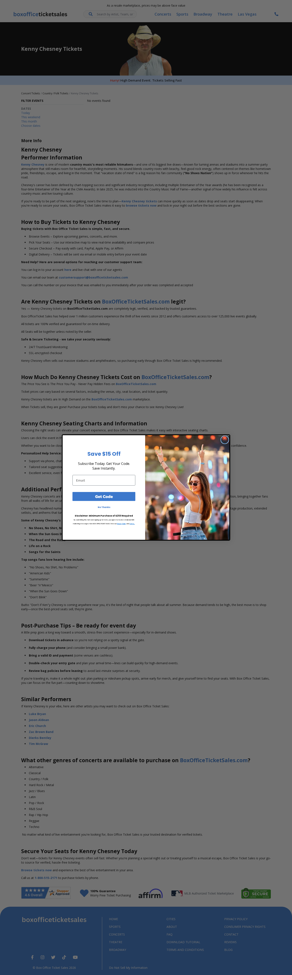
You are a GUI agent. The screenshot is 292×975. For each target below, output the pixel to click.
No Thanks (104, 507)
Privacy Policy (121, 524)
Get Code (104, 496)
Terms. (132, 524)
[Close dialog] (225, 440)
